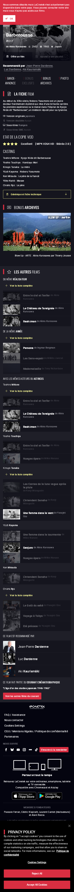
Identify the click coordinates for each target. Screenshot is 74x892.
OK (11, 18)
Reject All (37, 873)
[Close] (69, 826)
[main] (37, 856)
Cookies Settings (37, 862)
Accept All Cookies (37, 884)
